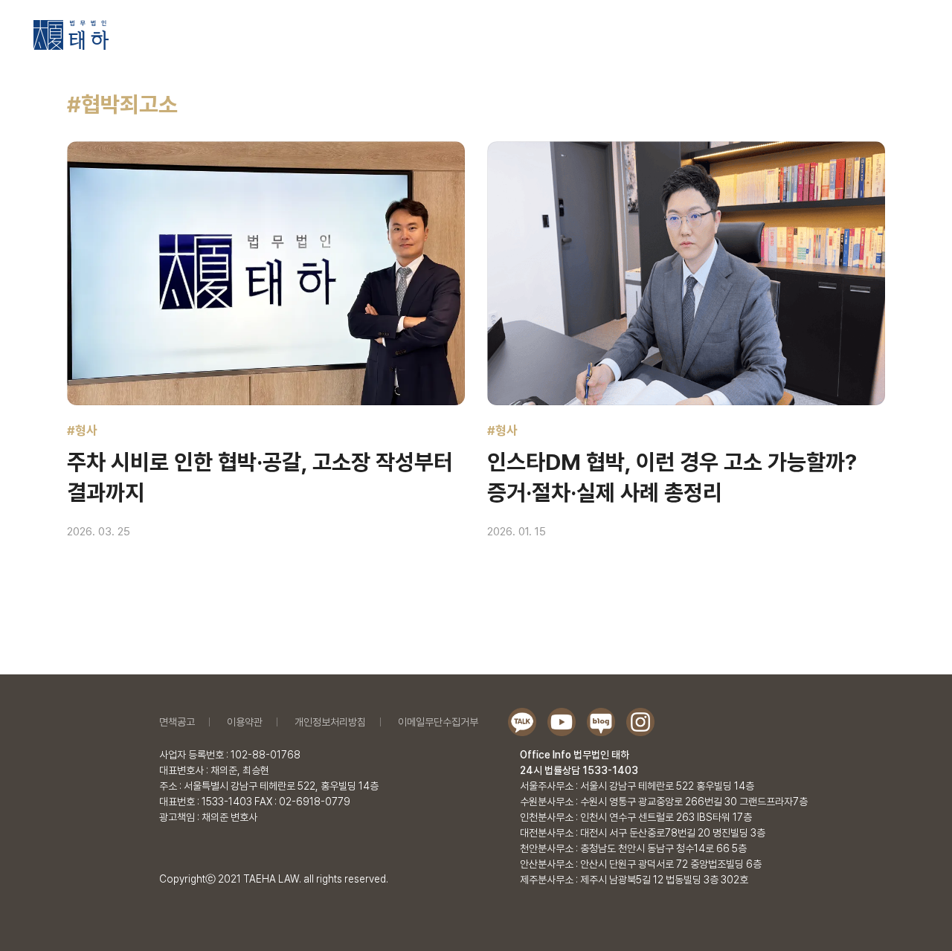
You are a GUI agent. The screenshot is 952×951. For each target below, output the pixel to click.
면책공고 (177, 722)
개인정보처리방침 (330, 722)
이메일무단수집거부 (438, 722)
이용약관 (245, 722)
